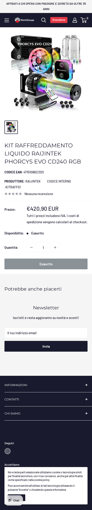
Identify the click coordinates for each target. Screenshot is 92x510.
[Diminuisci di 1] (31, 247)
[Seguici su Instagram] (7, 451)
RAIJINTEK (22, 181)
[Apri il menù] (6, 20)
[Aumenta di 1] (55, 247)
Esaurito (46, 264)
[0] (84, 20)
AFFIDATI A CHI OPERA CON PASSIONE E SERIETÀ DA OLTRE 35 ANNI (46, 6)
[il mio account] (75, 20)
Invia (46, 346)
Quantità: (11, 247)
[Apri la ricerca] (43, 20)
